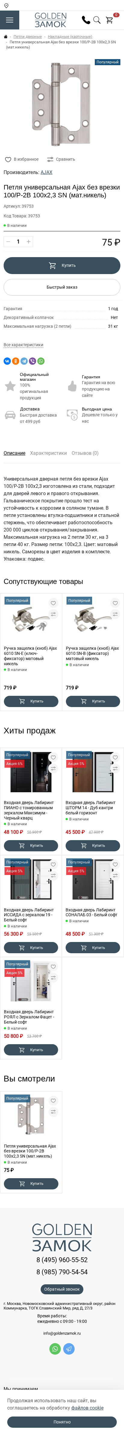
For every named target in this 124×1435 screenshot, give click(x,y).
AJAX (46, 172)
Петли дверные (28, 36)
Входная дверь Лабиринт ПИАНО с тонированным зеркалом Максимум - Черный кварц (29, 810)
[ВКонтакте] (7, 361)
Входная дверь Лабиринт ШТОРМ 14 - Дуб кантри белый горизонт (91, 807)
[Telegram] (24, 361)
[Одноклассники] (15, 361)
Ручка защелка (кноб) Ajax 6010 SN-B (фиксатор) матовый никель (92, 653)
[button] (27, 1133)
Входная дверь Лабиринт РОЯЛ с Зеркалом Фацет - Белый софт (29, 1016)
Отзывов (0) (85, 453)
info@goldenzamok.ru (62, 1333)
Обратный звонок (62, 1289)
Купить (69, 265)
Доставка (30, 409)
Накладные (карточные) (70, 36)
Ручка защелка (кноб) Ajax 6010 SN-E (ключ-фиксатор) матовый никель (30, 656)
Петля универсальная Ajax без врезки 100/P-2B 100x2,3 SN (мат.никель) (30, 1151)
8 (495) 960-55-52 (62, 1260)
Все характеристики (23, 345)
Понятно (62, 1422)
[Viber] (32, 361)
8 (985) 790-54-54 (62, 1272)
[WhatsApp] (41, 361)
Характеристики (48, 453)
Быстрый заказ (62, 287)
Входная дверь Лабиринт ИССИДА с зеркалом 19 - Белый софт (29, 915)
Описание (14, 453)
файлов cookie (87, 1408)
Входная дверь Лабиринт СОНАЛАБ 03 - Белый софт (91, 912)
